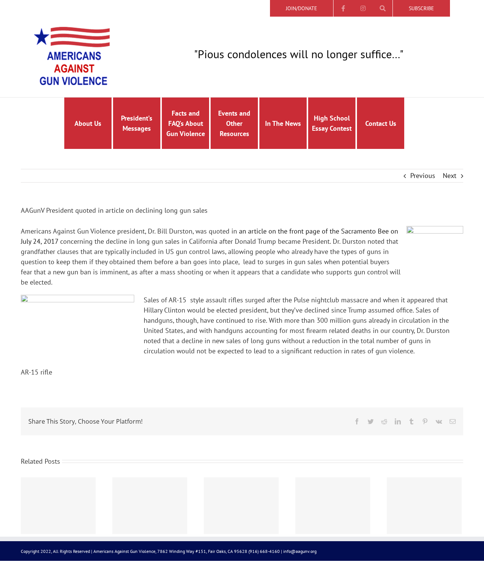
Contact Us (380, 123)
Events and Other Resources (234, 123)
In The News (283, 123)
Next (449, 175)
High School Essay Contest (332, 123)
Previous (422, 175)
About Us (87, 123)
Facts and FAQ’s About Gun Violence (185, 123)
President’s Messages (136, 123)
